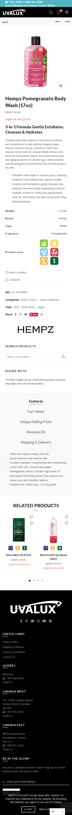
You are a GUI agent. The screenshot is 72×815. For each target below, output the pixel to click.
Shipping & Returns (13, 647)
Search (63, 356)
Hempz (63, 218)
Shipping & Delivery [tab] (36, 442)
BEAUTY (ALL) (29, 299)
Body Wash (28, 307)
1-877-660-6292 (15, 678)
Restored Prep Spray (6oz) (53, 556)
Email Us (7, 682)
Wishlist (61, 11)
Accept (28, 809)
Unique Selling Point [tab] (36, 422)
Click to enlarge (60, 86)
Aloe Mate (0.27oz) (18, 554)
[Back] (5, 21)
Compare (14, 279)
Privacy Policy (10, 642)
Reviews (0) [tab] (36, 432)
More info (45, 809)
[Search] (51, 12)
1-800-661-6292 (15, 745)
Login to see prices (18, 119)
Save (35, 314)
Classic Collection (49, 299)
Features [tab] (36, 401)
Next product (66, 21)
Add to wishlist (18, 272)
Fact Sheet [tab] (36, 411)
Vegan (41, 307)
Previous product (58, 21)
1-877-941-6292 (15, 711)
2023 (16, 307)
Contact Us (9, 657)
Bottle (63, 225)
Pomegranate (59, 233)
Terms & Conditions (14, 652)
